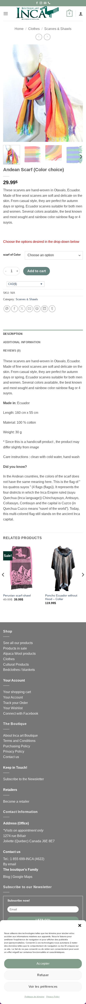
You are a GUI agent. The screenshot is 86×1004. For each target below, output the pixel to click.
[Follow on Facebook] (37, 3)
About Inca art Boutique (20, 735)
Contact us (11, 757)
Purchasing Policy (16, 746)
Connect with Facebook (20, 713)
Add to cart (36, 271)
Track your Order (15, 703)
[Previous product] (47, 37)
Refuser (43, 975)
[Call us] (49, 3)
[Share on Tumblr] (52, 308)
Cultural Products (16, 664)
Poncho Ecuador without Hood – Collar (61, 597)
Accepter (43, 963)
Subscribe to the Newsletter (23, 779)
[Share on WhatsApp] (7, 308)
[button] (80, 925)
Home (19, 29)
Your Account (13, 697)
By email (9, 864)
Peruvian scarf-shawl (17, 595)
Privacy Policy (52, 996)
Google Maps (22, 876)
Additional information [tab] (21, 342)
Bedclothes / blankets (19, 669)
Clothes (34, 29)
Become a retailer (16, 801)
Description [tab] (12, 333)
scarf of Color (12, 254)
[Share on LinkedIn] (44, 308)
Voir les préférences (43, 986)
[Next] (76, 93)
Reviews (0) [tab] (11, 350)
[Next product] (38, 37)
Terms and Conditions (19, 741)
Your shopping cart (17, 692)
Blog (6, 876)
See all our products (18, 643)
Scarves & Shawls (57, 29)
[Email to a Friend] (29, 308)
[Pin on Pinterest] (37, 308)
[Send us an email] (45, 3)
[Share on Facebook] (14, 308)
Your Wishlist (13, 708)
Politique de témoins (34, 996)
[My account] (81, 13)
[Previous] (10, 93)
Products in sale (15, 648)
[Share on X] (22, 308)
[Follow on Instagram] (41, 3)
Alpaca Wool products (19, 653)
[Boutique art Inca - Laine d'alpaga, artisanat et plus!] (37, 13)
